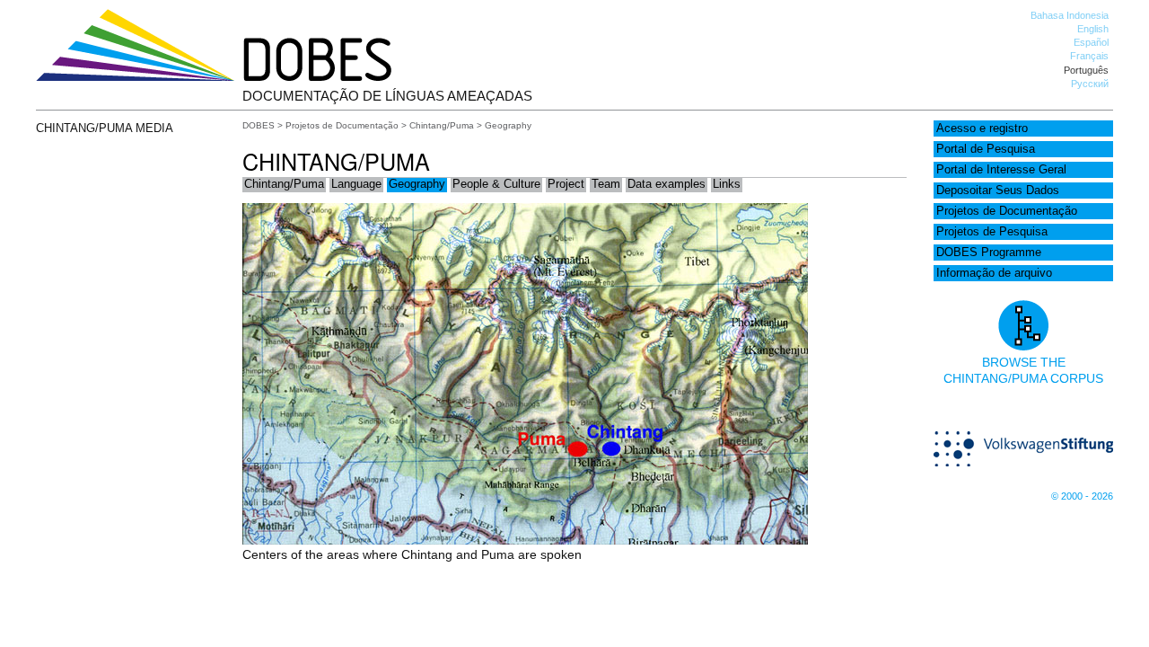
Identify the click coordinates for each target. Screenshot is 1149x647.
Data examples (666, 184)
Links (727, 184)
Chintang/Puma (441, 125)
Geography (417, 184)
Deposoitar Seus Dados (997, 190)
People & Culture (496, 184)
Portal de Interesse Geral (1001, 170)
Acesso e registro (982, 128)
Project (566, 184)
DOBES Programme (988, 252)
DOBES (258, 125)
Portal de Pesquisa (985, 149)
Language (356, 184)
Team (606, 184)
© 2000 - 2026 (1082, 496)
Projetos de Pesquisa (992, 232)
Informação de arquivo (994, 273)
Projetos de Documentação (1006, 211)
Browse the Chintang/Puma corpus (1023, 370)
